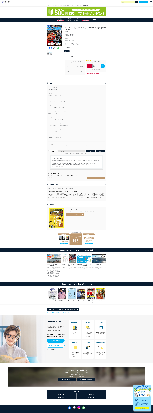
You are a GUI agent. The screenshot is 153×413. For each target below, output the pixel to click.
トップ (48, 5)
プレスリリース (61, 397)
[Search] (136, 2)
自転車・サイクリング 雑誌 (59, 5)
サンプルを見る (75, 214)
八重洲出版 (51, 52)
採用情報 (91, 394)
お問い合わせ (91, 397)
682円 (78, 66)
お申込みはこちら (63, 243)
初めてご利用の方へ (55, 345)
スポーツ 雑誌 (52, 5)
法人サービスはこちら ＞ (52, 349)
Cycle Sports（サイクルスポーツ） (70, 5)
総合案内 (76, 391)
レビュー (94, 19)
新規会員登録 (55, 341)
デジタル (68, 71)
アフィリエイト (61, 394)
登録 (95, 177)
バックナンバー (79, 5)
